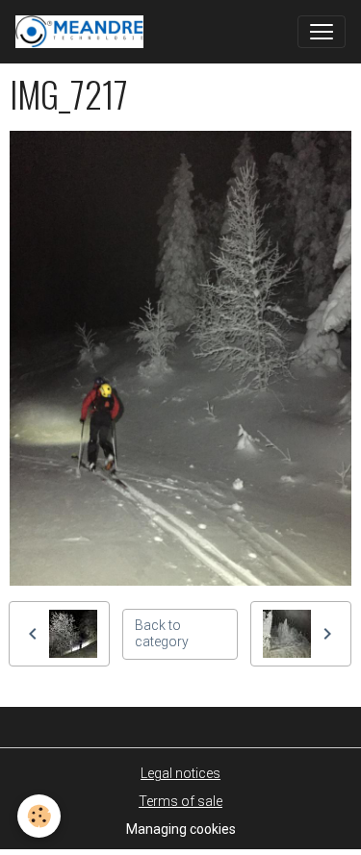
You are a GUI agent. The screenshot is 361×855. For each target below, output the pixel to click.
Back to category (162, 633)
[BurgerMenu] (321, 31)
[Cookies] (39, 816)
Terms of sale (180, 801)
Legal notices (180, 773)
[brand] (83, 31)
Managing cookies (181, 829)
